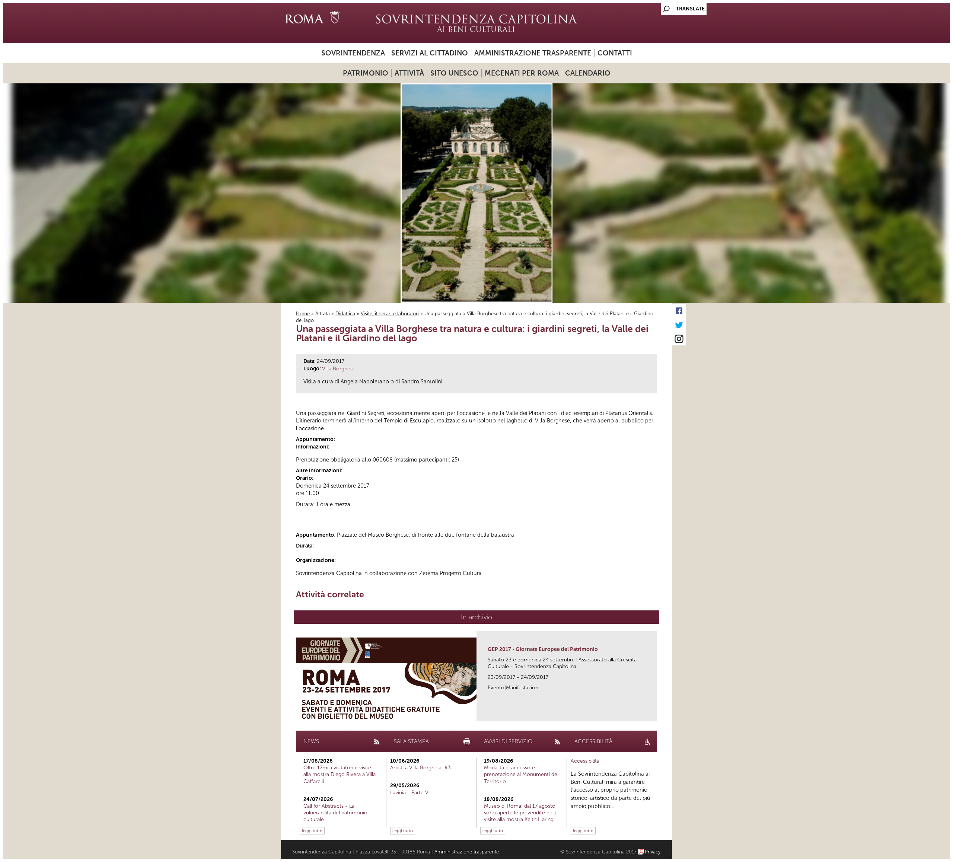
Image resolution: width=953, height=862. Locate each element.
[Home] (476, 23)
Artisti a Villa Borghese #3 (420, 767)
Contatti (614, 53)
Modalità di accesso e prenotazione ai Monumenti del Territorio (521, 774)
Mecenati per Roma (522, 73)
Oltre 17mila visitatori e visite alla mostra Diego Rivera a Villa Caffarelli (339, 774)
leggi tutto (312, 830)
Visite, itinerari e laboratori (390, 313)
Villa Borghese (339, 368)
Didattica (345, 313)
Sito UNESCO (454, 73)
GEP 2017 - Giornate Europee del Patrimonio (543, 649)
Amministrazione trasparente (532, 53)
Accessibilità (585, 761)
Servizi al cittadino (429, 53)
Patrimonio (365, 73)
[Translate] (647, 7)
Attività (409, 73)
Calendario (588, 73)
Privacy (653, 852)
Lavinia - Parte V (409, 792)
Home (303, 313)
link (654, 713)
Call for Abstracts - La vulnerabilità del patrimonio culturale (335, 813)
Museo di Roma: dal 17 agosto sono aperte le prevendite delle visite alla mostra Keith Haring (521, 813)
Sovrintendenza (353, 53)
